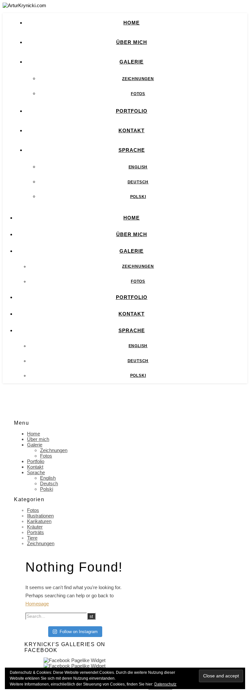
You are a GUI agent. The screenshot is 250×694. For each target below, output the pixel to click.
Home (131, 22)
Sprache (131, 150)
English (138, 167)
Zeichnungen (138, 79)
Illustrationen (40, 515)
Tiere (32, 538)
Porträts (35, 532)
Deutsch (138, 182)
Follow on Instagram (79, 631)
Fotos (138, 94)
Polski (138, 196)
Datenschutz (165, 684)
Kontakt (131, 130)
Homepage (37, 603)
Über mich (131, 42)
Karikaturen (39, 521)
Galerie (131, 61)
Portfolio (131, 111)
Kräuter (35, 527)
